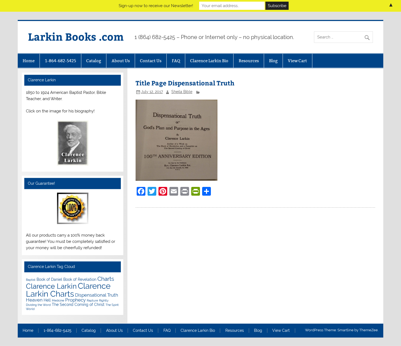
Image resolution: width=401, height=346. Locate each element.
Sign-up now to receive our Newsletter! (156, 5)
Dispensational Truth (96, 295)
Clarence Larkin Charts (68, 290)
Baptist (30, 279)
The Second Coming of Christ (78, 304)
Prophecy (75, 300)
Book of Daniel (49, 279)
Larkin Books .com (76, 36)
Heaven (34, 300)
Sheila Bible (181, 92)
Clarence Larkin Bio (209, 60)
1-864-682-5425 (60, 60)
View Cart (297, 60)
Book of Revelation (79, 279)
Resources (249, 60)
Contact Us (150, 60)
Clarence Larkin (51, 286)
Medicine (58, 300)
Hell (47, 300)
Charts (105, 279)
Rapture (92, 300)
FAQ (176, 60)
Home (29, 60)
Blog (273, 60)
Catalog (93, 60)
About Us (121, 60)
